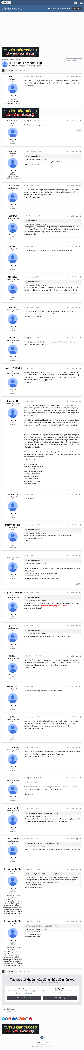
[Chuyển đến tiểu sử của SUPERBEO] (13, 132)
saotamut (12, 307)
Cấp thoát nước (40, 66)
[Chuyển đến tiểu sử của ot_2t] (13, 567)
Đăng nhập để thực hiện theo (12, 59)
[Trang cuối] (16, 70)
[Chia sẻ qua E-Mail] (26, 1018)
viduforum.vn (13, 494)
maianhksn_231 (12, 524)
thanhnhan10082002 (13, 369)
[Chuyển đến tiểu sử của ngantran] (13, 228)
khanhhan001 (13, 838)
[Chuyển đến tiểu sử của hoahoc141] (13, 413)
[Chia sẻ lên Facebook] (6, 1018)
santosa (13, 656)
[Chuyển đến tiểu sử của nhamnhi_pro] (13, 698)
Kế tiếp (11, 70)
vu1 (12, 777)
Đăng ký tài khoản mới (24, 998)
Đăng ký (77, 8)
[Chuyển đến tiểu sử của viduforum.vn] (13, 506)
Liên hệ (46, 1042)
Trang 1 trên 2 (24, 70)
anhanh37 (12, 276)
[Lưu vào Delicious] (16, 1018)
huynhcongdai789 (12, 869)
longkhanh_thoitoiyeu (13, 593)
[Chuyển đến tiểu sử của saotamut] (13, 319)
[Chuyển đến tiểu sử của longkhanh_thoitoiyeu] (13, 607)
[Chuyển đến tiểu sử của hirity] (13, 729)
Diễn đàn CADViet (12, 8)
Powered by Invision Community (42, 1047)
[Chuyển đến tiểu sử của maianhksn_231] (13, 537)
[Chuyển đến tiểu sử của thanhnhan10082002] (13, 383)
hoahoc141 (12, 401)
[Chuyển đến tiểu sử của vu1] (13, 789)
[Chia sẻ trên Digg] (13, 1018)
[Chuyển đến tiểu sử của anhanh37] (13, 289)
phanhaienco (13, 185)
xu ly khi (34, 459)
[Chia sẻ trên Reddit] (20, 1018)
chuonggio (13, 747)
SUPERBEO (12, 120)
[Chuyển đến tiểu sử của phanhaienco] (13, 197)
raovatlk (13, 246)
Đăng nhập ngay (60, 998)
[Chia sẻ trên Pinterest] (30, 1018)
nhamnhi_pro (13, 686)
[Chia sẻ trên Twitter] (3, 1018)
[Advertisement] (42, 28)
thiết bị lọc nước (61, 342)
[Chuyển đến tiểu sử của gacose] (13, 637)
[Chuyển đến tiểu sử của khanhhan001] (13, 850)
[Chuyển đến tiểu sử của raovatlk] (13, 258)
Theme (38, 1042)
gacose (12, 625)
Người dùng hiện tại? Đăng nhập (58, 8)
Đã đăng (32, 76)
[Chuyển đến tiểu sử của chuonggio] (13, 759)
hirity (12, 716)
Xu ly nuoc (27, 459)
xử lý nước (46, 250)
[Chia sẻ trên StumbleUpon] (23, 1018)
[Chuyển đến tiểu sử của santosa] (13, 668)
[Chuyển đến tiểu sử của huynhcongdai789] (13, 881)
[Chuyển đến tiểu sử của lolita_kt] (5, 64)
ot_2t (12, 555)
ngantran (13, 216)
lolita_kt (14, 66)
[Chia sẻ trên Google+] (9, 1018)
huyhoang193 (12, 808)
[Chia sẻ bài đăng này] (80, 76)
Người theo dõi (71, 60)
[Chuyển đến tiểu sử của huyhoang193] (13, 820)
